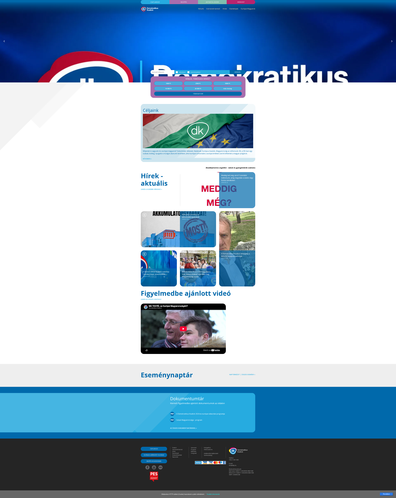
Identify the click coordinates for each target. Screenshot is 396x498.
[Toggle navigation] (142, 14)
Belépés (184, 2)
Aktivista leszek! (212, 2)
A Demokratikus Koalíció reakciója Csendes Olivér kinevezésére (156, 274)
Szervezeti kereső (213, 9)
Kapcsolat (175, 457)
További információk (213, 494)
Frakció (174, 448)
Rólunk (201, 9)
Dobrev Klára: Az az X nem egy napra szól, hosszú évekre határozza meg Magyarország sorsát (196, 275)
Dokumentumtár (177, 455)
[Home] (149, 9)
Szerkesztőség (208, 455)
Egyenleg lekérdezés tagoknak (154, 455)
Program (193, 449)
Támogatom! (198, 94)
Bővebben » (147, 159)
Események (233, 9)
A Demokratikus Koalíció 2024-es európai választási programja (200, 414)
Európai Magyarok (248, 9)
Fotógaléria (207, 448)
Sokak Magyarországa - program (189, 420)
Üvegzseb (194, 453)
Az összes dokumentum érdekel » (183, 428)
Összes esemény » (248, 374)
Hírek (225, 9)
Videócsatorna (208, 449)
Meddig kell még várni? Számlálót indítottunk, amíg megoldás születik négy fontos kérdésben (237, 178)
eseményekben (195, 72)
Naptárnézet (234, 374)
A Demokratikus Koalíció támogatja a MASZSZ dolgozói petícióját (235, 256)
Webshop (241, 2)
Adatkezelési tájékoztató (211, 453)
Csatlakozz (155, 2)
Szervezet (193, 448)
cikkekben (182, 72)
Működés (193, 451)
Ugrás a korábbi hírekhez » (151, 189)
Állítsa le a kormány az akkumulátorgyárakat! (190, 216)
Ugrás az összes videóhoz (151, 299)
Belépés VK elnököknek (154, 461)
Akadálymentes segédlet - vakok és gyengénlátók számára (230, 168)
